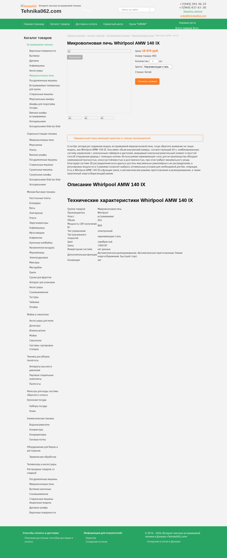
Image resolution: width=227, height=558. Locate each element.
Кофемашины (37, 65)
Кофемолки (35, 237)
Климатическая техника (40, 418)
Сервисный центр (113, 24)
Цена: (138, 50)
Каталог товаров (60, 24)
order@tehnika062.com (193, 15)
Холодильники (37, 121)
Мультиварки (36, 232)
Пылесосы (35, 383)
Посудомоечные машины (43, 80)
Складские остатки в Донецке (163, 541)
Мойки (33, 335)
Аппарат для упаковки (42, 282)
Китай (148, 72)
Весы (32, 208)
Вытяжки (34, 55)
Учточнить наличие (147, 81)
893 (154, 55)
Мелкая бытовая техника (41, 191)
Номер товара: (143, 55)
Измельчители (37, 330)
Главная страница (34, 24)
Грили (32, 272)
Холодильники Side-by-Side (44, 126)
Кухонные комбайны (41, 242)
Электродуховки (38, 257)
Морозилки (35, 144)
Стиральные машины (41, 94)
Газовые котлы (37, 439)
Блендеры (35, 203)
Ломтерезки (36, 212)
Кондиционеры (37, 434)
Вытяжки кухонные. (40, 489)
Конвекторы (36, 429)
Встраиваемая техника (118, 35)
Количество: (142, 61)
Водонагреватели (39, 424)
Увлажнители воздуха (41, 247)
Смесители (35, 340)
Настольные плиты (40, 198)
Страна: (139, 72)
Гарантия (91, 537)
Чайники (34, 302)
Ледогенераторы (38, 222)
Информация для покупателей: (103, 533)
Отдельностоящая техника (42, 133)
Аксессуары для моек (41, 320)
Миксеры (34, 262)
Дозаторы (34, 325)
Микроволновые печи (142, 35)
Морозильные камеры (41, 99)
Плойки (33, 307)
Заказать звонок (192, 11)
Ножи (32, 411)
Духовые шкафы (38, 507)
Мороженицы (36, 252)
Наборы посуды (38, 406)
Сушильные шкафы (40, 174)
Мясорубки (35, 267)
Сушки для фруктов (40, 277)
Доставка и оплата (86, 24)
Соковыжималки (38, 292)
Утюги (32, 217)
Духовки (34, 60)
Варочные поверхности (42, 50)
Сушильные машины (41, 169)
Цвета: (139, 66)
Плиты (32, 149)
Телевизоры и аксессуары (41, 464)
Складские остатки (96, 541)
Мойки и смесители (38, 314)
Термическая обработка (42, 456)
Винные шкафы (38, 154)
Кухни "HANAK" (138, 24)
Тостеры (33, 297)
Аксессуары (36, 70)
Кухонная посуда (36, 399)
